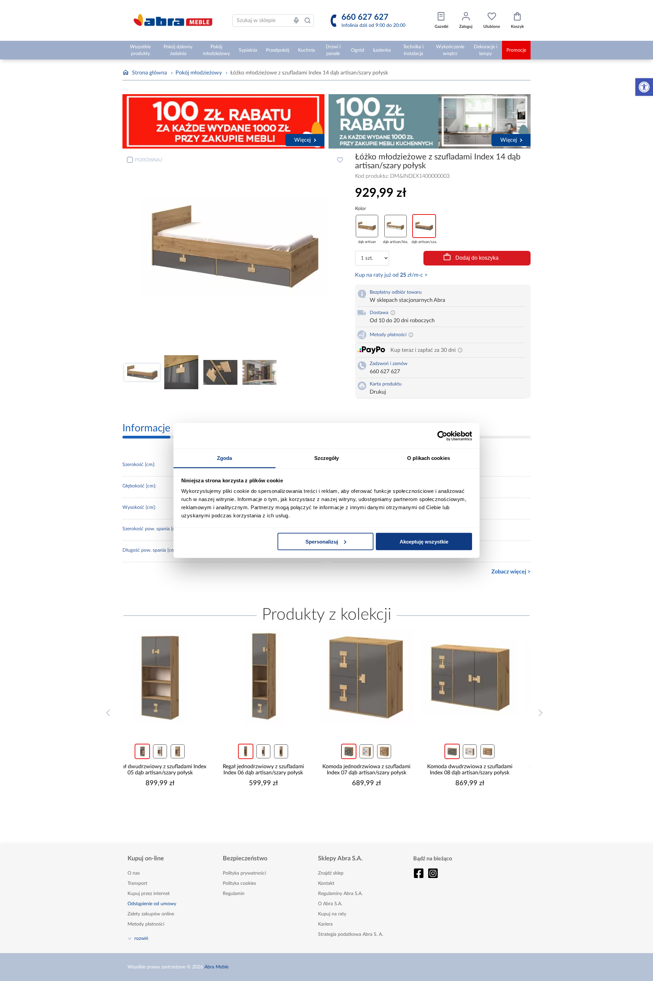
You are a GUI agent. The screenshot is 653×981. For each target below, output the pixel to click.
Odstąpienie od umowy (152, 903)
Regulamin (234, 893)
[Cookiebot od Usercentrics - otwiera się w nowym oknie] (442, 436)
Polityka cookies (239, 883)
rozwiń (141, 938)
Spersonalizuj (321, 541)
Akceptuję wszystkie (424, 541)
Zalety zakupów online (151, 914)
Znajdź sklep (331, 873)
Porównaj (148, 159)
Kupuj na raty (332, 914)
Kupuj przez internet (149, 893)
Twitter (433, 873)
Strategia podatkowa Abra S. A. (350, 934)
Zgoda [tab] (224, 458)
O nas (134, 873)
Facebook (418, 873)
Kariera (325, 924)
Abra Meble (216, 967)
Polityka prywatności (244, 873)
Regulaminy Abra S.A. (340, 893)
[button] (644, 87)
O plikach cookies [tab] (428, 458)
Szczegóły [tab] (326, 458)
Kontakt (326, 883)
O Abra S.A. (330, 903)
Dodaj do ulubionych (339, 159)
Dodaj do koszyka (477, 258)
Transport (137, 883)
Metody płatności (146, 924)
